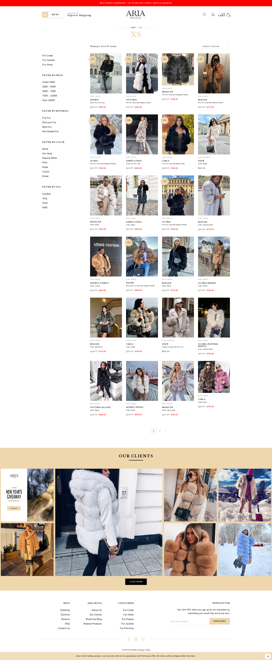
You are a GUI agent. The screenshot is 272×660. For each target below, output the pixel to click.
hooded (46, 194)
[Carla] (178, 134)
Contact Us (64, 628)
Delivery (65, 614)
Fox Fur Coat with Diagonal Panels (175, 95)
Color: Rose (202, 402)
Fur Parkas (128, 619)
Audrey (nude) (134, 407)
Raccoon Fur (49, 122)
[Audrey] (106, 73)
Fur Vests (131, 96)
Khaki (45, 176)
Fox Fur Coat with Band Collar (173, 164)
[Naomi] (142, 257)
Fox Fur (46, 118)
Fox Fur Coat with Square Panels (174, 225)
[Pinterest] (136, 639)
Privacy (141, 650)
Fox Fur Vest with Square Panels (138, 102)
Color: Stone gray (168, 410)
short (45, 203)
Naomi (130, 283)
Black (45, 149)
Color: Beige (202, 164)
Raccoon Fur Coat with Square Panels (140, 286)
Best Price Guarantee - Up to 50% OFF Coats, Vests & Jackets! (136, 3)
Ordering (65, 610)
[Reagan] (214, 73)
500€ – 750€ (49, 91)
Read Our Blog (94, 619)
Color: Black (130, 225)
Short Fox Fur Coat (97, 102)
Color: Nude (94, 225)
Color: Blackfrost (96, 347)
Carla (165, 161)
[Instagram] (143, 639)
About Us (97, 610)
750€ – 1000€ (49, 96)
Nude (45, 167)
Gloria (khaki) (207, 283)
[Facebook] (129, 639)
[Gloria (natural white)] (214, 318)
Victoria (131, 100)
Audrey (94, 100)
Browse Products (93, 624)
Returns (65, 619)
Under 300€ (48, 82)
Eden (201, 161)
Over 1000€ (48, 100)
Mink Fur (47, 127)
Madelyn (167, 92)
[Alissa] (106, 134)
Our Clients (96, 614)
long (44, 198)
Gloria (166, 222)
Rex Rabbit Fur (50, 131)
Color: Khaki (202, 286)
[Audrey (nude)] (142, 381)
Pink (44, 162)
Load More (136, 582)
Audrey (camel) (99, 283)
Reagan (202, 100)
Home (132, 27)
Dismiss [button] (268, 656)
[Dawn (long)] (142, 134)
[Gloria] (178, 195)
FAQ (67, 624)
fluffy (44, 207)
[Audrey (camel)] (106, 257)
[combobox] (216, 46)
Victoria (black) (100, 407)
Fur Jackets (204, 157)
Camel (45, 171)
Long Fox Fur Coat (133, 164)
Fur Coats (95, 96)
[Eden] (214, 134)
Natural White (49, 158)
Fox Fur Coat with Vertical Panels (210, 102)
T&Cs (148, 650)
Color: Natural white (205, 225)
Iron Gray (47, 153)
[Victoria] (142, 73)
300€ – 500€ (49, 86)
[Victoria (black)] (106, 381)
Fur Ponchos (127, 628)
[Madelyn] (178, 69)
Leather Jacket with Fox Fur (172, 347)
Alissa (94, 161)
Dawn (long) (134, 161)
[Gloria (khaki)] (214, 257)
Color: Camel (95, 286)
